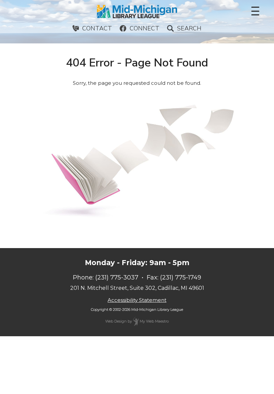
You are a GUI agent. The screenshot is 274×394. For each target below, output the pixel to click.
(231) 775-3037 (116, 277)
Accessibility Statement (137, 300)
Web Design (116, 321)
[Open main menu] (255, 11)
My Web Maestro (154, 321)
